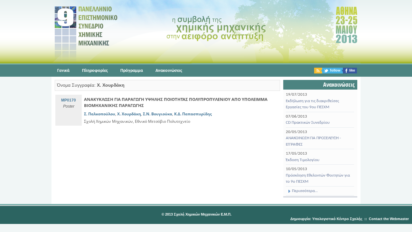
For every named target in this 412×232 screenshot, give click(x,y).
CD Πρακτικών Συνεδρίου (308, 123)
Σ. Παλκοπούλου (99, 114)
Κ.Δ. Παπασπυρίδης (193, 114)
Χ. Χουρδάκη (129, 114)
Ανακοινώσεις (168, 70)
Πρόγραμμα (131, 70)
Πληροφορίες (95, 70)
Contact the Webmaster (389, 219)
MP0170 (68, 100)
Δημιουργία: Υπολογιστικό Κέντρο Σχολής (326, 219)
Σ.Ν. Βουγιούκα (157, 114)
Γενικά (63, 70)
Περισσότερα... (304, 191)
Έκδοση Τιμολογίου (302, 160)
